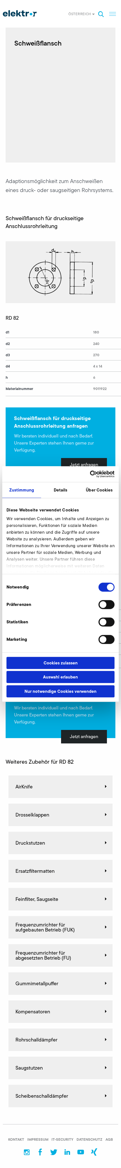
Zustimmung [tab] (21, 490)
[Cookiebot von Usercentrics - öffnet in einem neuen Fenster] (90, 474)
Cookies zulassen (61, 663)
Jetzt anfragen (84, 464)
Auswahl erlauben (60, 677)
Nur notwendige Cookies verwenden (60, 691)
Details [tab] (61, 490)
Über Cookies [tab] (99, 490)
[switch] (106, 604)
